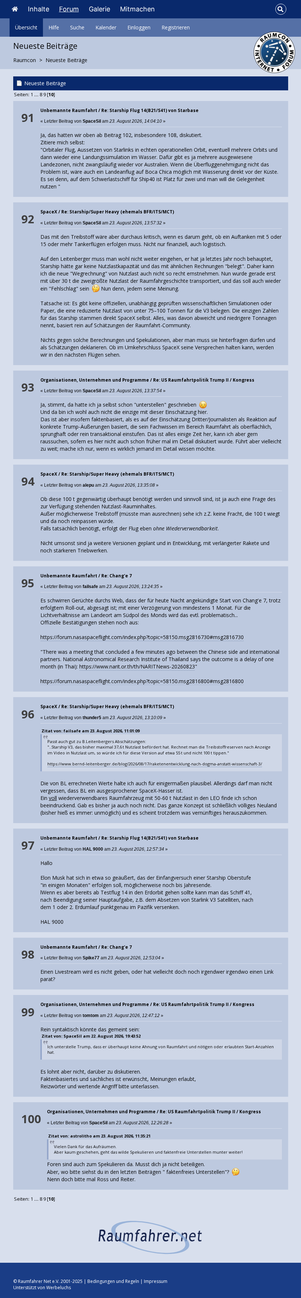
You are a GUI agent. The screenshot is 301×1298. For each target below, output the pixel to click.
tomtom (91, 1015)
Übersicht (26, 27)
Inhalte (38, 9)
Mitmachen (137, 9)
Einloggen (138, 27)
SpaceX (48, 211)
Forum (69, 9)
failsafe (90, 586)
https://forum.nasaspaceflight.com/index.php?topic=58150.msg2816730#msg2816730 (142, 637)
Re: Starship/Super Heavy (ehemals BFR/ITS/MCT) (117, 211)
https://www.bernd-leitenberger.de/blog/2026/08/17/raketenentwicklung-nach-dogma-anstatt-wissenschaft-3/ (154, 764)
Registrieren (176, 27)
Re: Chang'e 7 (116, 575)
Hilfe (53, 27)
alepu (88, 485)
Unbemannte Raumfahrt (68, 110)
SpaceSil (92, 121)
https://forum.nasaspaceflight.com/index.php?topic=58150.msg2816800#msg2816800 (142, 681)
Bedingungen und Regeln (113, 1281)
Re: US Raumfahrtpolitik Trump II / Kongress (203, 380)
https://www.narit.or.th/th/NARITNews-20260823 (137, 666)
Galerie (99, 9)
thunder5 (92, 717)
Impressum (155, 1281)
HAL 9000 (93, 849)
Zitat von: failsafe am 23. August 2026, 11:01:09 (90, 730)
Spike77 (91, 957)
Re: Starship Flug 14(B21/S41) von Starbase (150, 110)
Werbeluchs (58, 1287)
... (37, 94)
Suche (77, 27)
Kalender (105, 27)
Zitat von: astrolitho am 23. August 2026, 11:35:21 (99, 1136)
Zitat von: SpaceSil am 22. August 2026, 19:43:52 (91, 1036)
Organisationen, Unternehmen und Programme (94, 380)
